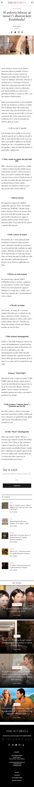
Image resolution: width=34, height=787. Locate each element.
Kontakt (17, 772)
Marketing (17, 775)
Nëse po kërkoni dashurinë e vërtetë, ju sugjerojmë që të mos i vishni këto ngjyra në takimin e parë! (17, 711)
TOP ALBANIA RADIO (17, 778)
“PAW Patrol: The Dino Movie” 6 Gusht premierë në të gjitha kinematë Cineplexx (20, 538)
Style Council (17, 8)
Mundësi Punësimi (17, 780)
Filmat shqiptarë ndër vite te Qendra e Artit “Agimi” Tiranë (19, 523)
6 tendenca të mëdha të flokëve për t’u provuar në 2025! (17, 610)
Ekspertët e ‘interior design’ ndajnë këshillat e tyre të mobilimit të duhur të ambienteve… (17, 643)
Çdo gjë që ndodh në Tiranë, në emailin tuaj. (17, 474)
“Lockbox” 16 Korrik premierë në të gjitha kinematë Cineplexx (20, 567)
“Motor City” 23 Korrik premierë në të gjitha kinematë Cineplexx (20, 553)
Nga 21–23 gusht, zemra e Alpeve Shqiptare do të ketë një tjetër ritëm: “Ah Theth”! (21, 507)
